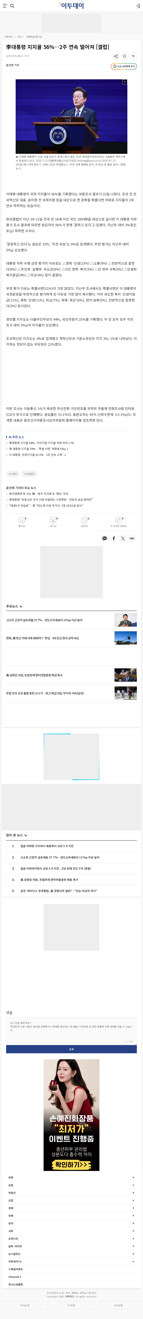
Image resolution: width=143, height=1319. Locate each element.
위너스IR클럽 (15, 1284)
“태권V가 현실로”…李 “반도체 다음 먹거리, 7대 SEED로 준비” (46, 505)
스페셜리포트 (15, 1269)
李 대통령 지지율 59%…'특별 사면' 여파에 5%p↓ (39, 449)
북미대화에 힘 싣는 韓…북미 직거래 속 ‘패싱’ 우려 (38, 494)
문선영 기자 (12, 65)
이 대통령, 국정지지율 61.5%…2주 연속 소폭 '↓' (38, 455)
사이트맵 (118, 1305)
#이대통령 (29, 474)
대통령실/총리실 (34, 36)
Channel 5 (14, 1277)
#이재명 (13, 474)
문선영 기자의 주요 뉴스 (21, 487)
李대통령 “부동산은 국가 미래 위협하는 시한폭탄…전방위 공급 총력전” (51, 499)
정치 (20, 36)
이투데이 (8, 36)
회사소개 (24, 1305)
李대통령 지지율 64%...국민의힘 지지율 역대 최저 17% (41, 443)
